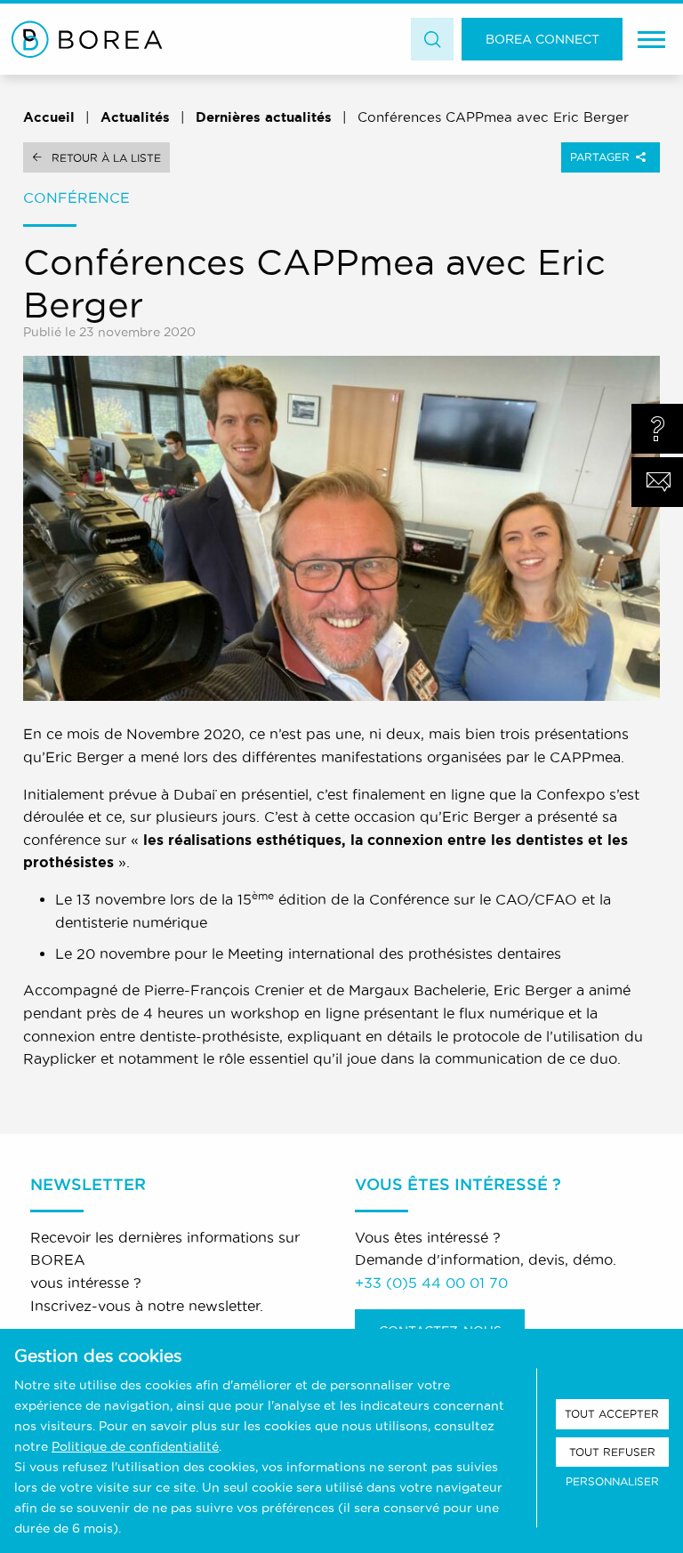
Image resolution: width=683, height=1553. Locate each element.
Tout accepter (612, 1414)
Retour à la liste (106, 158)
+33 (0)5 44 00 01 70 (431, 1283)
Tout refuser (612, 1452)
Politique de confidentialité (135, 1446)
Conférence (76, 197)
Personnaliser (612, 1481)
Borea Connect (542, 39)
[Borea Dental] (87, 39)
